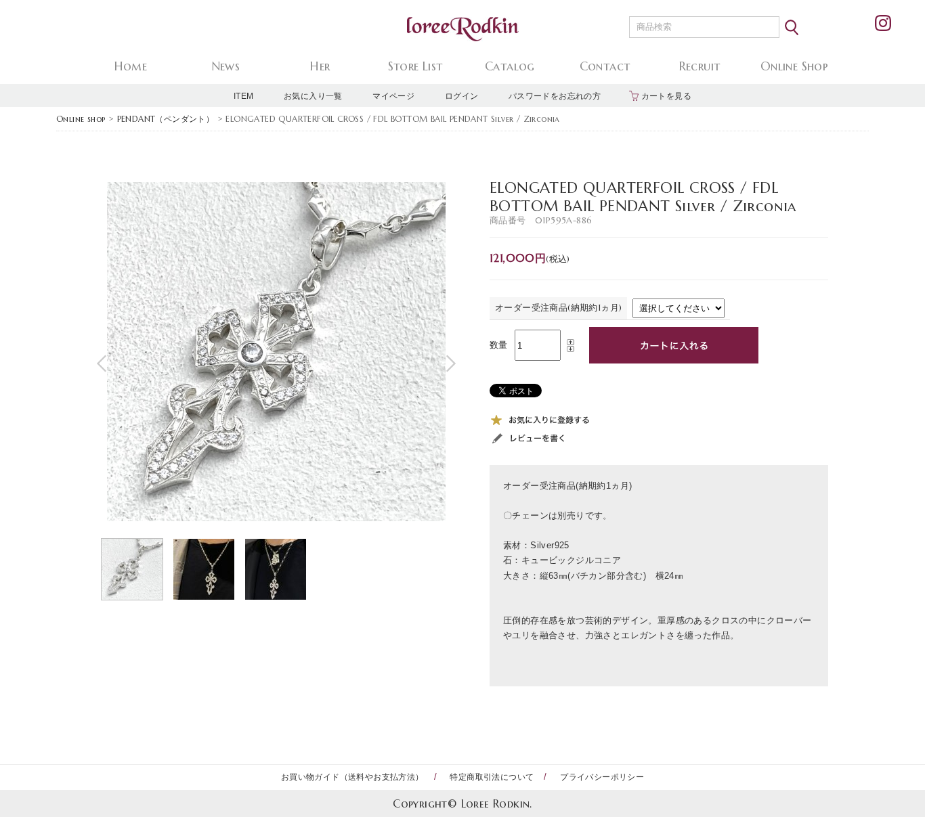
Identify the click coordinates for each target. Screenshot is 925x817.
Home (131, 66)
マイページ (393, 96)
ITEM (244, 96)
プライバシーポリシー (602, 777)
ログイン (462, 96)
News (225, 66)
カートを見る (666, 96)
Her (320, 66)
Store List (415, 66)
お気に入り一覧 (313, 96)
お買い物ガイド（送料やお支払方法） (352, 777)
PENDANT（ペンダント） (166, 119)
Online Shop (794, 66)
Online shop (80, 119)
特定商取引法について (492, 777)
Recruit (699, 66)
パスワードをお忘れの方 (555, 96)
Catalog (510, 66)
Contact (605, 66)
